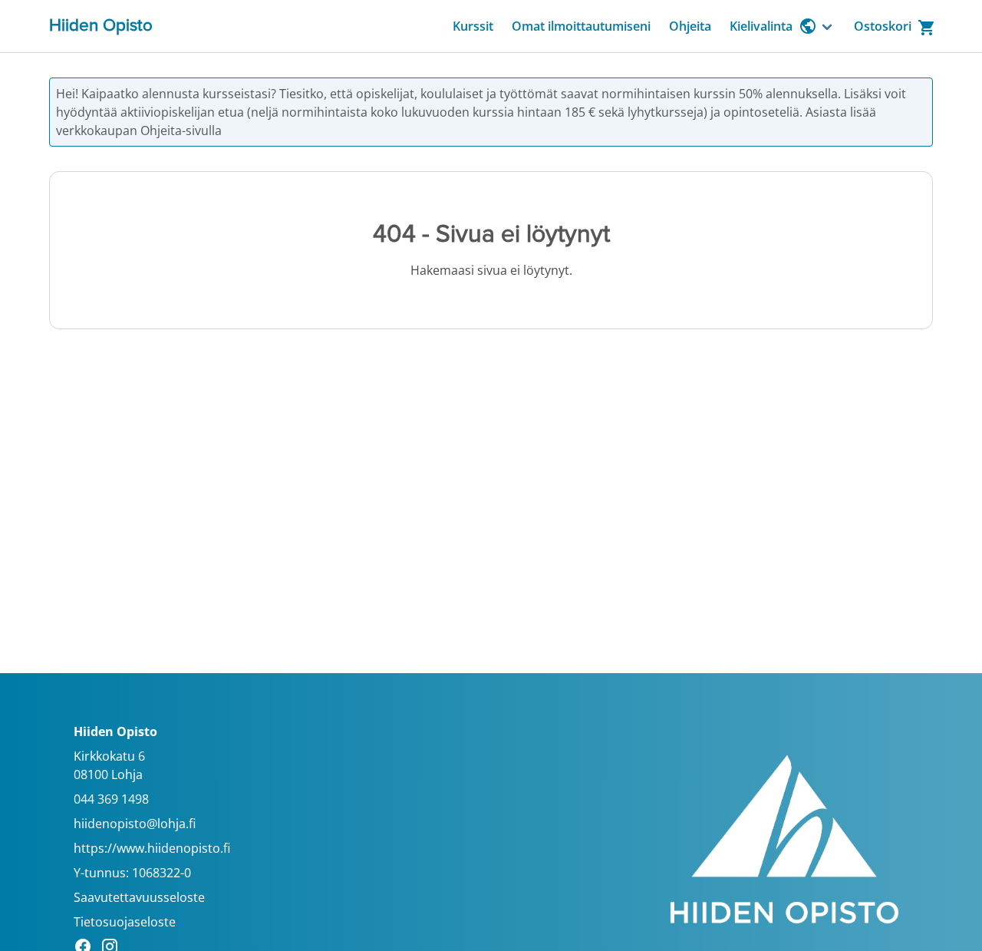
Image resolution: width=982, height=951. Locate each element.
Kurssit (473, 26)
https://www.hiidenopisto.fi (152, 848)
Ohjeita (690, 26)
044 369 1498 (111, 799)
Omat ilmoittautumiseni (581, 26)
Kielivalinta (761, 26)
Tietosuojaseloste (125, 921)
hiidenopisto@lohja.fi (135, 823)
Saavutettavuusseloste (139, 897)
